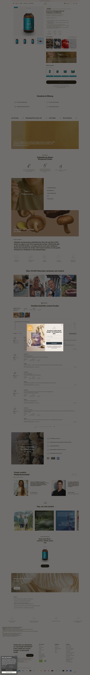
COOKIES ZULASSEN (9, 672)
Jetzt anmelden (54, 343)
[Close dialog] (62, 325)
